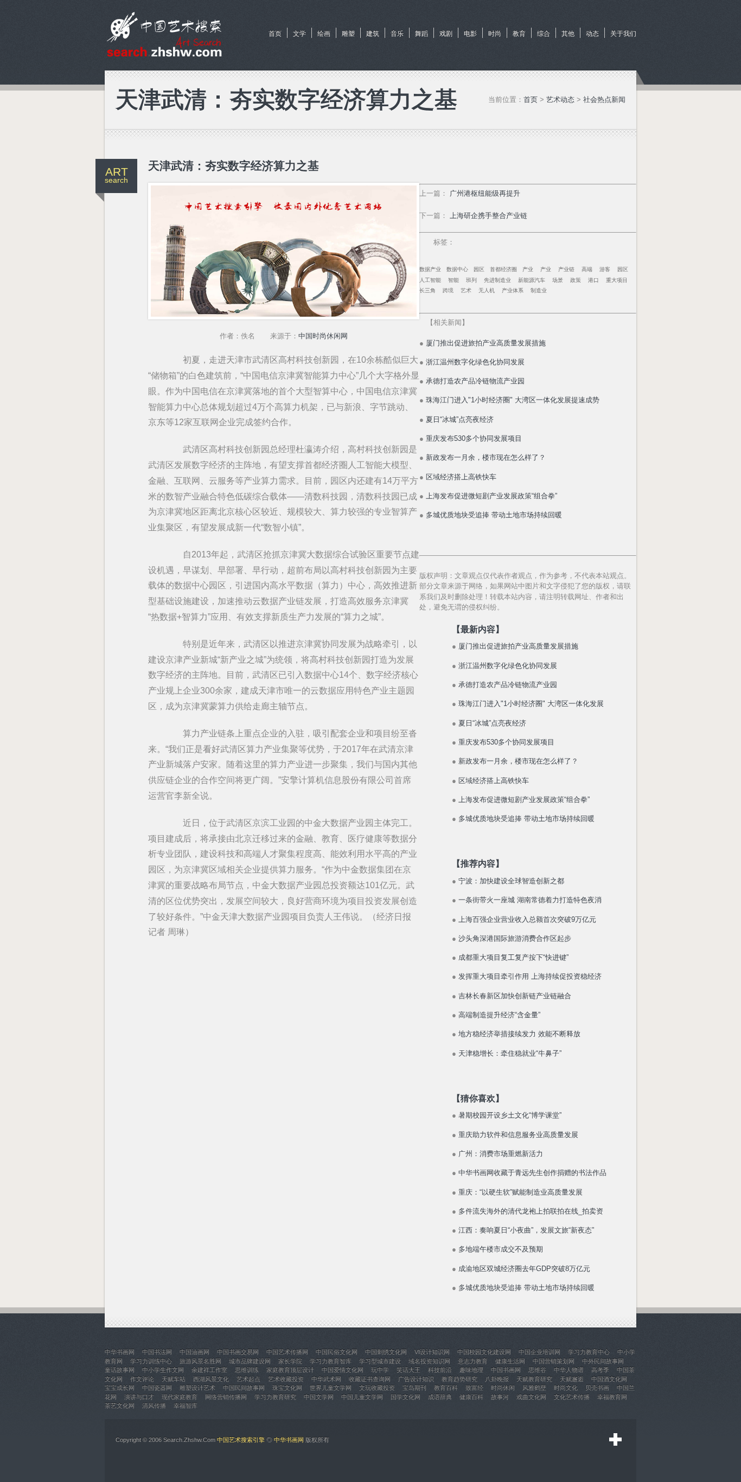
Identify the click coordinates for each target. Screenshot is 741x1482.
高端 (587, 269)
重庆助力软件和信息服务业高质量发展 (518, 1135)
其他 (567, 33)
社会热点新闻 (604, 99)
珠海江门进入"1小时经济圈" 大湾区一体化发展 (531, 704)
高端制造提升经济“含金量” (499, 1015)
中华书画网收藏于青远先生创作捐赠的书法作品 (532, 1173)
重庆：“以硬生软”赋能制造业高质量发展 (520, 1192)
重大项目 (617, 280)
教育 (519, 33)
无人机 (486, 290)
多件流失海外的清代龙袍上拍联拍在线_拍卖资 (530, 1211)
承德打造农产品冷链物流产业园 (475, 381)
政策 (575, 280)
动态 (592, 33)
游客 (604, 269)
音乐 (397, 33)
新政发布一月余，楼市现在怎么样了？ (486, 457)
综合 (543, 33)
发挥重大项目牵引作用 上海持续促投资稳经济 (530, 976)
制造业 (539, 290)
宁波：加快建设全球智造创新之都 (511, 881)
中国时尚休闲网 (323, 336)
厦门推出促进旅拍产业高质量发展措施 (486, 343)
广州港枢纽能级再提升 (485, 193)
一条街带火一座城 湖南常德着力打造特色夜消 (530, 900)
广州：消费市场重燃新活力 (500, 1154)
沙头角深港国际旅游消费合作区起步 (514, 938)
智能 (453, 280)
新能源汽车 (531, 280)
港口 (593, 280)
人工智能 (430, 280)
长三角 (427, 290)
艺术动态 (560, 99)
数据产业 (430, 269)
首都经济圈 (503, 269)
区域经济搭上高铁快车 (461, 477)
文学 (299, 33)
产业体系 (512, 290)
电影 (470, 33)
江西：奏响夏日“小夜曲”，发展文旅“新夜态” (526, 1230)
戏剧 (445, 33)
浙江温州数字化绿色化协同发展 (475, 362)
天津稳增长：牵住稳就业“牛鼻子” (509, 1053)
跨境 (448, 290)
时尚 (494, 33)
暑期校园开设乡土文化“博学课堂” (509, 1115)
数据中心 (457, 269)
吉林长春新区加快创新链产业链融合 (514, 996)
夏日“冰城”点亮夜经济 (460, 419)
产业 (527, 269)
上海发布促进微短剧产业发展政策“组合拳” (491, 496)
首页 (275, 33)
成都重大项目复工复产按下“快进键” (513, 957)
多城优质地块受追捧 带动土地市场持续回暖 (494, 515)
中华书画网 (289, 1439)
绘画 (323, 33)
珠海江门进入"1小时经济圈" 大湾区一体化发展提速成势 (512, 400)
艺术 (466, 290)
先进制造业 (497, 280)
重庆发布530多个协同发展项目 (474, 438)
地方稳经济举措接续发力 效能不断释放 (519, 1034)
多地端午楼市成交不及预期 (500, 1249)
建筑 (372, 33)
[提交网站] (615, 1439)
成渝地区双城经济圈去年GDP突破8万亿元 (524, 1269)
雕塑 (348, 33)
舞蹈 (421, 33)
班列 (471, 280)
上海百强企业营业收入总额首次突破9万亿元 (527, 919)
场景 (557, 280)
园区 (479, 269)
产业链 (566, 269)
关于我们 (623, 33)
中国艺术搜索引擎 (241, 1439)
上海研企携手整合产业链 (488, 215)
